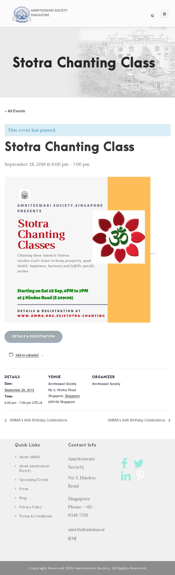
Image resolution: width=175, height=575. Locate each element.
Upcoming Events (33, 479)
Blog (22, 498)
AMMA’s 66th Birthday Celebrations (38, 420)
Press (23, 489)
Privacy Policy (30, 507)
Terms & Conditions (35, 516)
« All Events (15, 110)
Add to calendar (26, 355)
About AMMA (29, 457)
